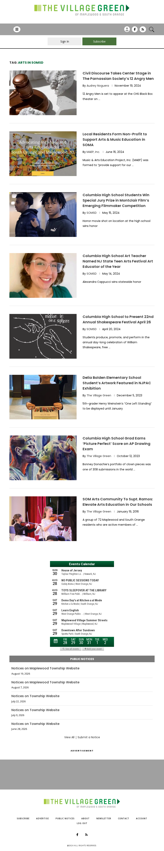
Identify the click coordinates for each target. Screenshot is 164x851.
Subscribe (23, 818)
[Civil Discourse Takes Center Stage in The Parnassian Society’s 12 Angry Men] (43, 92)
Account (141, 818)
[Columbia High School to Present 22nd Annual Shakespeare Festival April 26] (43, 336)
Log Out (82, 823)
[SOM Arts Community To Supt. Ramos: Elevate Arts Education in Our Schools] (43, 518)
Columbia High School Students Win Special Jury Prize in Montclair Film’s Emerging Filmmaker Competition (116, 200)
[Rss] (143, 31)
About (85, 818)
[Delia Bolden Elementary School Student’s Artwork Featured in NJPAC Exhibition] (43, 397)
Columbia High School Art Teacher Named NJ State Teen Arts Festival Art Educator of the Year (118, 261)
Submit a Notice (89, 737)
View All (69, 737)
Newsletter (103, 818)
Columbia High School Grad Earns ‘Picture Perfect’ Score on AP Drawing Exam (116, 443)
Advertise (42, 818)
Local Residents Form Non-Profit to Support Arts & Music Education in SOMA (115, 139)
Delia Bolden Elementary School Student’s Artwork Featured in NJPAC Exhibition (117, 383)
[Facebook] (135, 31)
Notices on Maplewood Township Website (45, 668)
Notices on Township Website (35, 696)
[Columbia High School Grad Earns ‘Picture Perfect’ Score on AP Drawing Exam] (43, 457)
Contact (123, 818)
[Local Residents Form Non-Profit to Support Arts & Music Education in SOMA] (43, 153)
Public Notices (65, 818)
